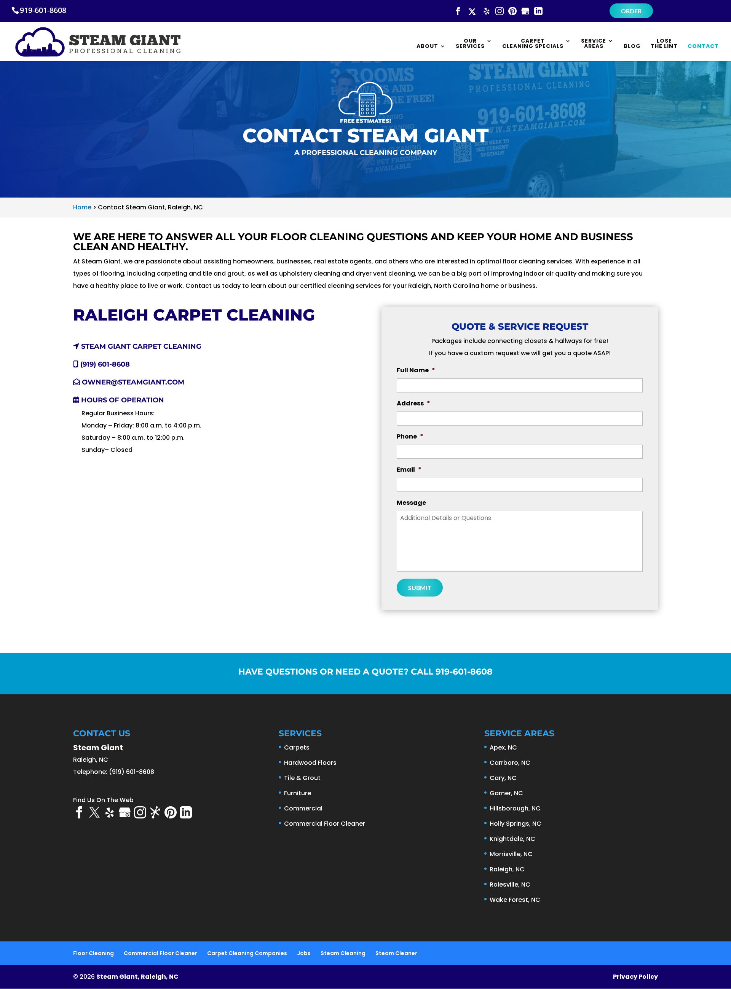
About (427, 46)
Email (409, 470)
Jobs (304, 953)
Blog (632, 46)
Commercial (303, 808)
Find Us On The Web (103, 800)
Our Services (470, 44)
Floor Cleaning (93, 953)
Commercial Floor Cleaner (324, 823)
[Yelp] (486, 11)
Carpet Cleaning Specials (532, 44)
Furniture (297, 793)
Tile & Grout (302, 778)
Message (411, 503)
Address (413, 404)
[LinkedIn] (538, 11)
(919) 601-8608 (104, 364)
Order (631, 10)
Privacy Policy (635, 976)
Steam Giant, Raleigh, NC (137, 976)
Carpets (297, 747)
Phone (410, 437)
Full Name (416, 371)
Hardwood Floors (310, 762)
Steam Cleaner (396, 953)
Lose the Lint (664, 44)
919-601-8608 (43, 10)
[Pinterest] (512, 11)
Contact (703, 46)
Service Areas (593, 44)
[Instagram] (499, 11)
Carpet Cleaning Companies (247, 953)
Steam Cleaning (343, 953)
